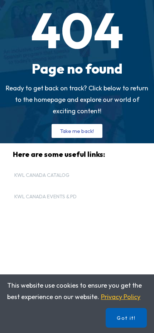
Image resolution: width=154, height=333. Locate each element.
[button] (77, 131)
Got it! (126, 318)
